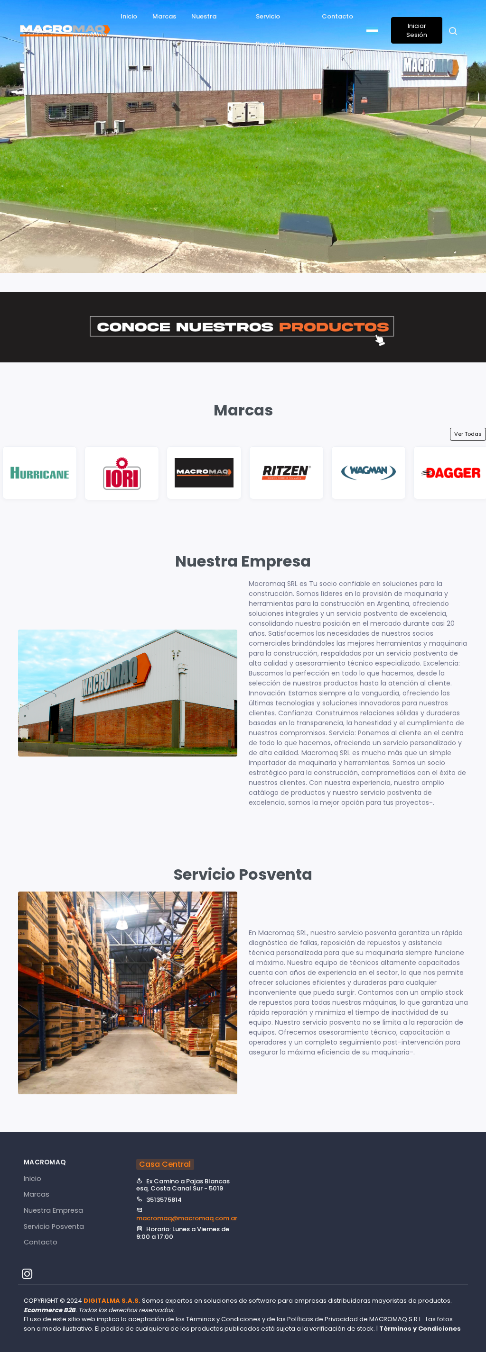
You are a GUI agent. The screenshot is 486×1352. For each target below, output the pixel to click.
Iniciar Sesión (416, 30)
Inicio (129, 16)
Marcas (164, 16)
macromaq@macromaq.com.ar (186, 1218)
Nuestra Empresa (205, 30)
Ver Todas (468, 434)
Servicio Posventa (270, 30)
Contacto (337, 16)
